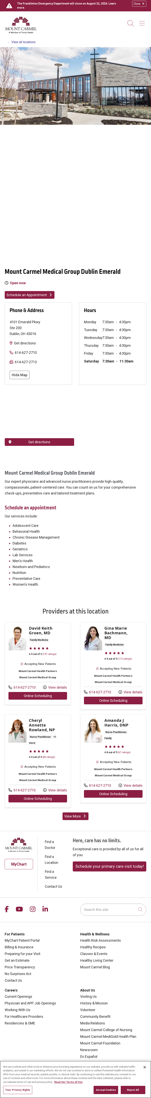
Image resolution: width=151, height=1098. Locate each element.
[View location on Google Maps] (39, 411)
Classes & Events (94, 954)
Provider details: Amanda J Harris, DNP (113, 759)
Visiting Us (88, 996)
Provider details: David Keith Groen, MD (38, 663)
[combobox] (113, 910)
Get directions (25, 343)
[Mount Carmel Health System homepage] (21, 33)
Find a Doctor (50, 845)
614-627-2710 (26, 353)
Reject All (133, 1089)
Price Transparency (20, 967)
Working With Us (17, 1010)
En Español (88, 1056)
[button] (142, 21)
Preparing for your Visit (22, 954)
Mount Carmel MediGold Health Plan (108, 1036)
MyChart (19, 864)
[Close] (144, 1067)
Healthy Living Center (96, 960)
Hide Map (19, 375)
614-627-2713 (26, 362)
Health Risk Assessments (100, 940)
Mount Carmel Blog (95, 967)
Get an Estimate (17, 960)
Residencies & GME (20, 1023)
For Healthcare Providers (24, 1016)
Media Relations (92, 1023)
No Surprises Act (18, 974)
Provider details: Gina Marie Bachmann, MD (113, 665)
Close (137, 3)
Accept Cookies (106, 1089)
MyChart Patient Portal (22, 940)
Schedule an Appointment (26, 295)
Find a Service (51, 874)
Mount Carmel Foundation (100, 1043)
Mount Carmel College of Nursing (106, 1030)
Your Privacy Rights (17, 1089)
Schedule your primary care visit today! (110, 866)
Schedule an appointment (30, 507)
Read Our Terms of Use (68, 1082)
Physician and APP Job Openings (30, 1003)
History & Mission (94, 1003)
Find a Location (51, 860)
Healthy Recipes (93, 947)
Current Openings (18, 996)
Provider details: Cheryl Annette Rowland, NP (38, 761)
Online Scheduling (45, 696)
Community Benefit (95, 1016)
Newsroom (89, 1050)
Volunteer (87, 1010)
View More (76, 817)
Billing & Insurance (19, 947)
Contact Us (53, 886)
